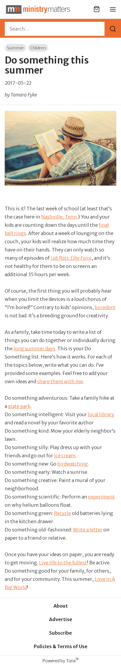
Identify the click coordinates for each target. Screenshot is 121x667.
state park (19, 406)
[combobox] (55, 29)
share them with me (60, 381)
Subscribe (60, 633)
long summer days (34, 348)
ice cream (64, 455)
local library (101, 414)
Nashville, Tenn (59, 217)
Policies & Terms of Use (61, 646)
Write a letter (87, 530)
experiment (101, 497)
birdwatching (72, 464)
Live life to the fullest (63, 563)
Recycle (62, 513)
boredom (105, 307)
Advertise (60, 619)
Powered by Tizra (61, 660)
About (60, 606)
